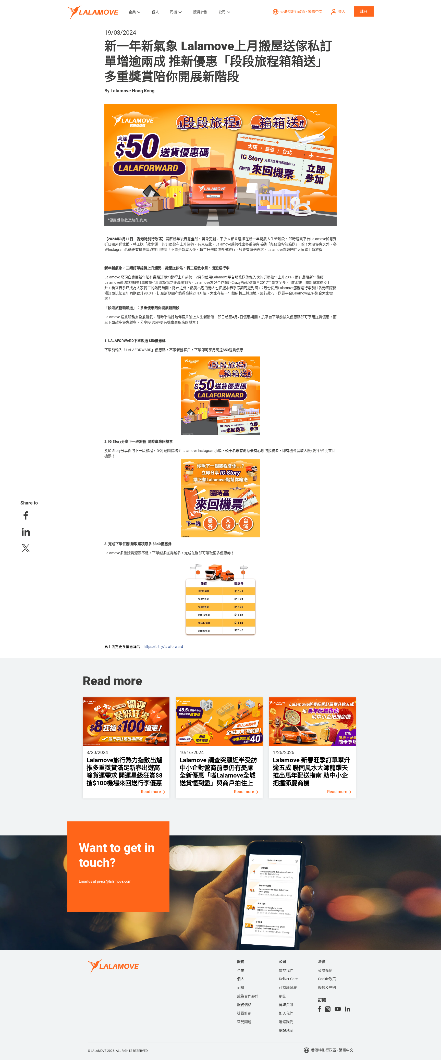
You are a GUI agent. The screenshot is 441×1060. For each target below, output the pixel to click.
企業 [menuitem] (240, 970)
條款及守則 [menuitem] (327, 987)
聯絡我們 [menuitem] (286, 1022)
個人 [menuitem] (240, 979)
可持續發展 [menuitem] (288, 987)
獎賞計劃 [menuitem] (244, 1013)
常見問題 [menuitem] (244, 1022)
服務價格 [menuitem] (244, 1005)
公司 (222, 12)
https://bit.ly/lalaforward (163, 647)
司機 (173, 12)
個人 (155, 12)
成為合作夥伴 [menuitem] (248, 996)
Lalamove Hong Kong (132, 90)
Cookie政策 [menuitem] (327, 979)
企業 (132, 12)
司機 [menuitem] (240, 987)
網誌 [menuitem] (282, 996)
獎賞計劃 (200, 12)
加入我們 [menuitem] (286, 1013)
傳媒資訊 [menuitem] (286, 1005)
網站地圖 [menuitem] (286, 1030)
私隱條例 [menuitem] (325, 970)
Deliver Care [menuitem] (288, 979)
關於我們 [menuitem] (286, 970)
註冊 (363, 11)
